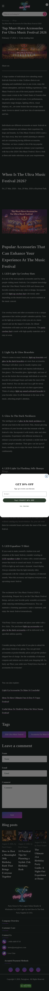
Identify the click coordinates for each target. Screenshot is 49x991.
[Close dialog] (46, 476)
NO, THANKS (24, 506)
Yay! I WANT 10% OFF (24, 500)
